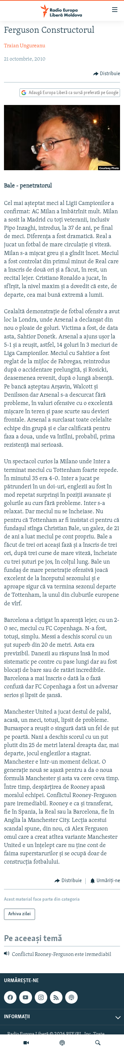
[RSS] (56, 997)
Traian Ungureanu (24, 46)
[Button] (106, 74)
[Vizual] (26, 1042)
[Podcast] (62, 1042)
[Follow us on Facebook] (10, 997)
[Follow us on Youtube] (25, 997)
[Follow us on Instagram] (41, 997)
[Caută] (98, 1042)
